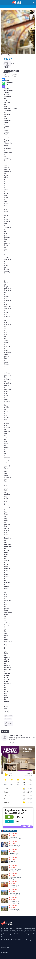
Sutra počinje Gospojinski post (13, 862)
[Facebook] (10, 743)
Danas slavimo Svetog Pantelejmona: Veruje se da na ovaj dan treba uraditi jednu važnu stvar (15, 870)
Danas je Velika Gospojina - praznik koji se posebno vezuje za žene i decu (15, 838)
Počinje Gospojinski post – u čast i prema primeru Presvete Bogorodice (15, 854)
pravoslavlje (8, 716)
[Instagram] (13, 743)
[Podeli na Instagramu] (8, 711)
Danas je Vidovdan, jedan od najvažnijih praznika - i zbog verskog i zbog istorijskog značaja (14, 910)
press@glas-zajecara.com (15, 939)
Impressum (5, 947)
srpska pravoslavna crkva (8, 723)
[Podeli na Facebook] (5, 711)
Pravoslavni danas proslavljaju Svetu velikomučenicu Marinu (15, 886)
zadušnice (8, 719)
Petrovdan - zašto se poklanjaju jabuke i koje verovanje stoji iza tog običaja (15, 894)
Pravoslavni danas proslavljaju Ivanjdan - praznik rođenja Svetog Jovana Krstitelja (15, 902)
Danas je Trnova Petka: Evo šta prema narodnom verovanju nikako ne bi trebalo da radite (15, 878)
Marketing (4, 953)
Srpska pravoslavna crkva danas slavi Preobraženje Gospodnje (14, 846)
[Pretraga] (34, 2)
